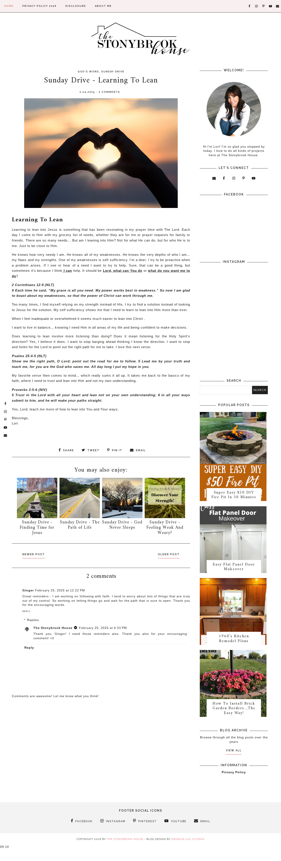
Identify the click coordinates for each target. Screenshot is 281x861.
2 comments (109, 92)
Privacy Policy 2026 (39, 6)
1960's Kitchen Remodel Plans (234, 638)
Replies (33, 620)
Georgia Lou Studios (187, 839)
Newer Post (33, 554)
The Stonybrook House (52, 628)
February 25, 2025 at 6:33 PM (103, 628)
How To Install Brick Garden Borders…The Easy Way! (234, 708)
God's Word (88, 71)
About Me (103, 6)
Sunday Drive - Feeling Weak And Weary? (164, 528)
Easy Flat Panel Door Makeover (234, 567)
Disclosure (75, 6)
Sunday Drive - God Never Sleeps (122, 525)
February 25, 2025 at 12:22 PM (60, 590)
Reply (26, 611)
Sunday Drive (112, 71)
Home (9, 6)
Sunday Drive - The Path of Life (80, 525)
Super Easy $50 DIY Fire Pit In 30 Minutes (233, 495)
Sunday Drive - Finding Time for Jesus (37, 528)
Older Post (169, 554)
